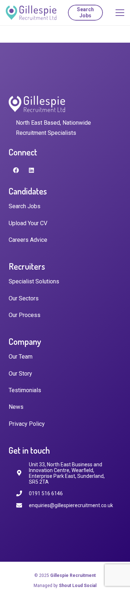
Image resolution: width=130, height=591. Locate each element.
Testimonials (25, 390)
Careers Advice (28, 239)
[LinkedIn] (31, 170)
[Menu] (120, 13)
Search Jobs (24, 206)
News (16, 406)
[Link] (31, 12)
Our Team (20, 356)
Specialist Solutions (34, 281)
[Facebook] (16, 170)
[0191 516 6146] (22, 494)
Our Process (24, 315)
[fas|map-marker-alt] (22, 473)
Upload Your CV (28, 223)
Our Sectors (24, 298)
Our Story (20, 373)
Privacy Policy (27, 423)
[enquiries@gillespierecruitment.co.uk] (22, 505)
